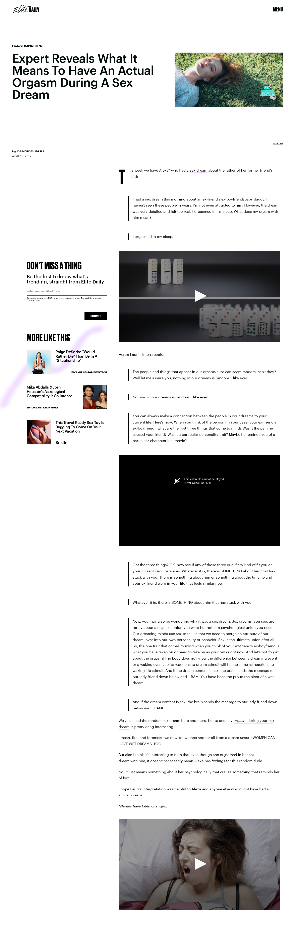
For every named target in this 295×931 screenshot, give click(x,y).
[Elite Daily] (26, 9)
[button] (199, 296)
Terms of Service (89, 298)
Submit (96, 315)
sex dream (198, 170)
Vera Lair (278, 143)
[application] (199, 296)
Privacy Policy (34, 300)
